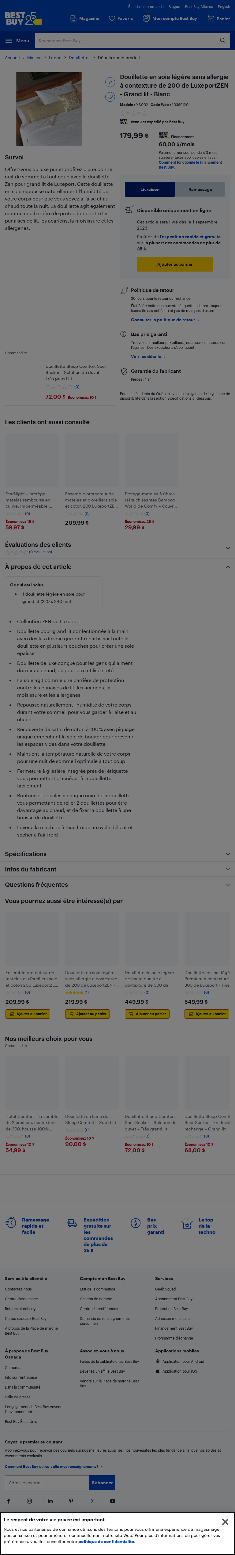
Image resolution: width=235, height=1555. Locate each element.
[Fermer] (225, 1522)
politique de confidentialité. (106, 1541)
